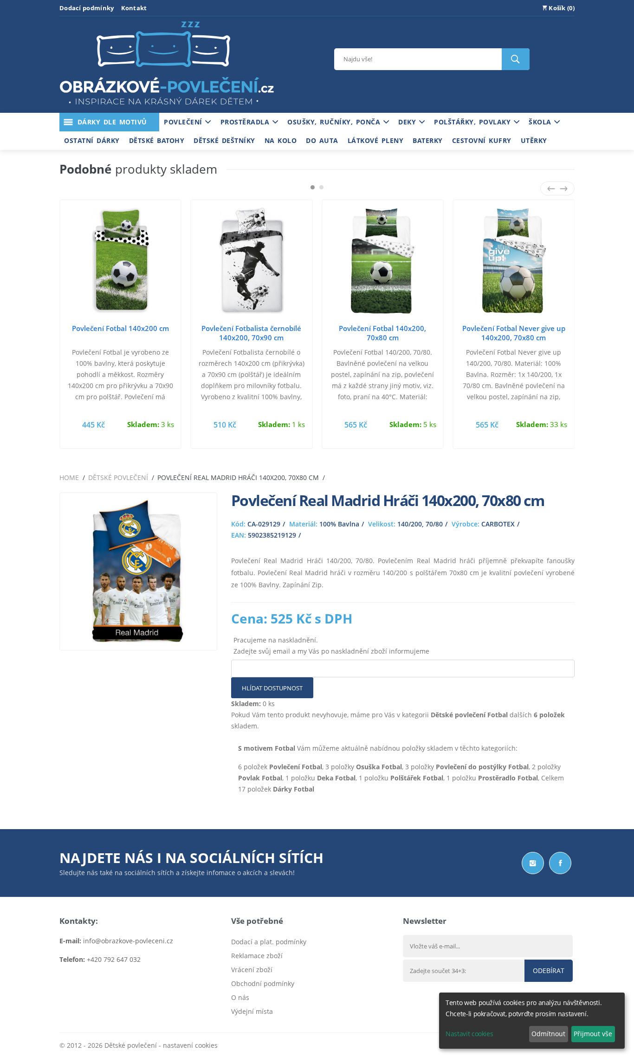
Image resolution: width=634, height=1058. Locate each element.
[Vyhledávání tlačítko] (516, 59)
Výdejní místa (252, 1011)
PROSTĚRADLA (246, 121)
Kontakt (134, 8)
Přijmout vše (593, 1033)
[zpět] (551, 188)
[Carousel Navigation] (557, 188)
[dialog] (532, 1021)
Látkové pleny (376, 140)
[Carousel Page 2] (321, 187)
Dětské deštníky (224, 140)
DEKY (408, 121)
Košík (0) (561, 8)
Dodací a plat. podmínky (268, 941)
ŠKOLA (541, 121)
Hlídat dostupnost (272, 688)
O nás (240, 997)
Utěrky (534, 140)
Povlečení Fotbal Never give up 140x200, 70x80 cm (513, 333)
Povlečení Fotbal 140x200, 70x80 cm (382, 333)
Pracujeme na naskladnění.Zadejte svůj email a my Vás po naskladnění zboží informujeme (331, 646)
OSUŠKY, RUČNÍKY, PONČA (335, 121)
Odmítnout (548, 1033)
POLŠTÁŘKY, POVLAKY (474, 121)
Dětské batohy (157, 140)
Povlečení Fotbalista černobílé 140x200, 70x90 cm (251, 333)
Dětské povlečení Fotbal (469, 714)
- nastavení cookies (187, 1045)
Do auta (322, 140)
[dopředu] (563, 188)
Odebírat (548, 970)
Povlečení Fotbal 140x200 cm (120, 328)
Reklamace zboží (257, 955)
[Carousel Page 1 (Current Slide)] (313, 187)
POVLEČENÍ (184, 121)
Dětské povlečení (118, 477)
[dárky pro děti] (166, 107)
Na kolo (281, 140)
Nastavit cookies (469, 1033)
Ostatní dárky (92, 140)
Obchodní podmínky (262, 983)
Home (69, 477)
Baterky (428, 140)
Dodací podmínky (86, 8)
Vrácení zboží (251, 969)
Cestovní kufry (481, 140)
